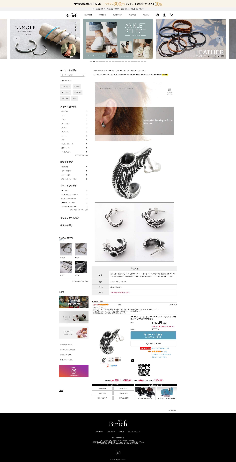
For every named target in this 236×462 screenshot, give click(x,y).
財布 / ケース (65, 148)
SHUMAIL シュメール (67, 202)
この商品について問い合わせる (161, 354)
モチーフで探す (66, 171)
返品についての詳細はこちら (160, 348)
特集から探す (66, 225)
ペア (62, 140)
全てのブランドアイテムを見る (79, 210)
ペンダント (64, 111)
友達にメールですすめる (159, 357)
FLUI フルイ (65, 190)
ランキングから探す (69, 218)
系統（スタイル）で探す (68, 179)
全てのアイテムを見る (81, 155)
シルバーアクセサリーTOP (101, 70)
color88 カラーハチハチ (68, 198)
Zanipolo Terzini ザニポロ (69, 206)
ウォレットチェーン (67, 144)
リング (63, 115)
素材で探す (64, 167)
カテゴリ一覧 (115, 70)
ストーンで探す (66, 175)
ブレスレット (65, 123)
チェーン (64, 135)
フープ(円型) (130, 70)
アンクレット (65, 131)
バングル (64, 127)
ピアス (63, 119)
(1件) (165, 351)
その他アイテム (66, 152)
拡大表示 (114, 366)
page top (173, 410)
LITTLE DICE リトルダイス (69, 194)
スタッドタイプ (141, 70)
